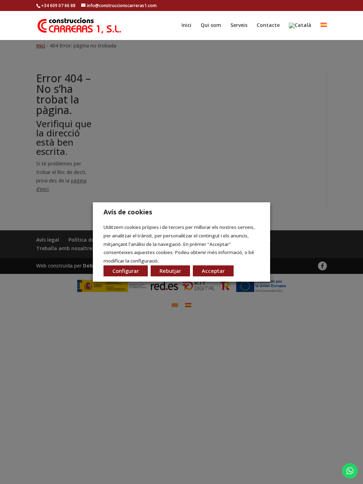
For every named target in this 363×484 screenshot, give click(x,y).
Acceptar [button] (213, 270)
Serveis (238, 25)
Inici (186, 25)
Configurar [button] (125, 270)
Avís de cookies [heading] (128, 212)
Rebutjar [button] (170, 270)
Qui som (211, 25)
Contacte (268, 25)
